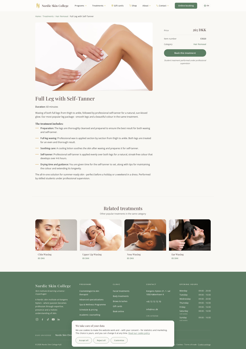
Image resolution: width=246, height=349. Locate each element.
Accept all (83, 340)
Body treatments (121, 296)
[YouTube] (53, 319)
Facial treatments (121, 291)
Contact (162, 5)
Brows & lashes (120, 301)
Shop (134, 5)
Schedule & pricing (88, 309)
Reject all (101, 340)
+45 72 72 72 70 (153, 301)
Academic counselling (89, 314)
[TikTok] (48, 319)
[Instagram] (37, 319)
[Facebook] (42, 319)
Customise (119, 340)
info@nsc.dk (152, 309)
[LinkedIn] (58, 319)
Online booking (186, 5)
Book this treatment (185, 53)
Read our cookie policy (139, 333)
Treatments (98, 5)
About (146, 5)
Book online (118, 311)
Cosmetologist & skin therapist (89, 293)
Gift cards (118, 5)
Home (38, 16)
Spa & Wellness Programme (92, 304)
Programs (80, 5)
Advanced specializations (91, 299)
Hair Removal (62, 16)
